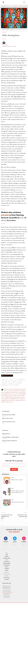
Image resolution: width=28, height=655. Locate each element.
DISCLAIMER (7, 568)
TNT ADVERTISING (7, 565)
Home (3, 29)
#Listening (8, 381)
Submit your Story (6, 574)
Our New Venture (6, 558)
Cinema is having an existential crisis (9, 440)
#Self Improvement (11, 383)
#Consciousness (4, 379)
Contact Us (7, 572)
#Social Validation (5, 385)
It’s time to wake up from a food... (9, 421)
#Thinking (16, 385)
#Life (3, 381)
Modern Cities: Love (6, 433)
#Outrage (20, 381)
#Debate (11, 379)
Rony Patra (5, 45)
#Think (11, 385)
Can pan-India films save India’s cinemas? (10, 437)
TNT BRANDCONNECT (6, 563)
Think (12, 29)
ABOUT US (6, 566)
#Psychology (4, 383)
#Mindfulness (14, 381)
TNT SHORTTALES (7, 561)
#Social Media (19, 383)
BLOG (7, 559)
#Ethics (16, 379)
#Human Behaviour (22, 379)
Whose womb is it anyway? (7, 418)
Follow (6, 544)
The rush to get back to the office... (9, 414)
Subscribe (14, 469)
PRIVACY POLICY (6, 577)
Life (7, 29)
